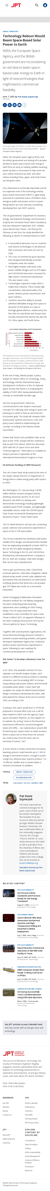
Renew (5, 1111)
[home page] (17, 5)
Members (8, 1097)
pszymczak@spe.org (28, 863)
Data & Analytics (31, 1144)
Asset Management (32, 1156)
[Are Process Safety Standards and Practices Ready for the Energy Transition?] (9, 893)
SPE (27, 1097)
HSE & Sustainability (25, 890)
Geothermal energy (25, 915)
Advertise (6, 1143)
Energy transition (10, 31)
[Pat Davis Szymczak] (11, 799)
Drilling (28, 1148)
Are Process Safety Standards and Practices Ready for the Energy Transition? (28, 897)
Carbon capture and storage (29, 989)
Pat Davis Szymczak (25, 797)
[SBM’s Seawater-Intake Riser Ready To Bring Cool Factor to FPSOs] (9, 970)
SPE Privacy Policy (32, 1122)
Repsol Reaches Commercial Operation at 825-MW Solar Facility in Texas (30, 951)
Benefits (6, 1107)
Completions (30, 1140)
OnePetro (29, 1111)
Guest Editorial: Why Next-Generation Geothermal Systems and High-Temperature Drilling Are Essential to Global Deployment (29, 924)
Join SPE (6, 1103)
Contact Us (7, 1115)
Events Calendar (31, 1103)
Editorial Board (9, 1139)
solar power (17, 783)
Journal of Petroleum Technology (27, 906)
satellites (34, 783)
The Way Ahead (31, 1119)
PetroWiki (28, 1115)
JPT (5, 1129)
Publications (30, 1107)
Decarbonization (24, 778)
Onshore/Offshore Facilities (29, 967)
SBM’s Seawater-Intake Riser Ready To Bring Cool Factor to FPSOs (30, 972)
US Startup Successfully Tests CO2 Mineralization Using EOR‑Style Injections (29, 994)
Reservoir (28, 1170)
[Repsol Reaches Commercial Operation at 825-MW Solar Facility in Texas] (9, 948)
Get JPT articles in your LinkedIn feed (23, 1024)
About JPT (6, 1135)
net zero (26, 783)
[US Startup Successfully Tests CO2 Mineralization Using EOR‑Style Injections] (9, 992)
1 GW (40, 752)
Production (29, 1166)
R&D (41, 783)
